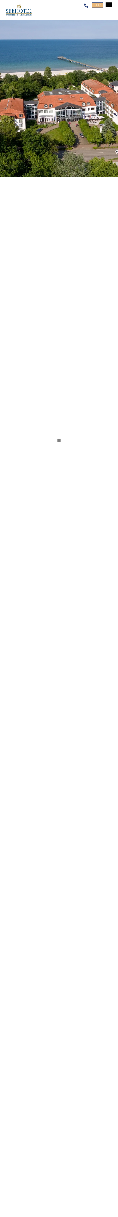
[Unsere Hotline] (86, 5)
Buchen (97, 5)
